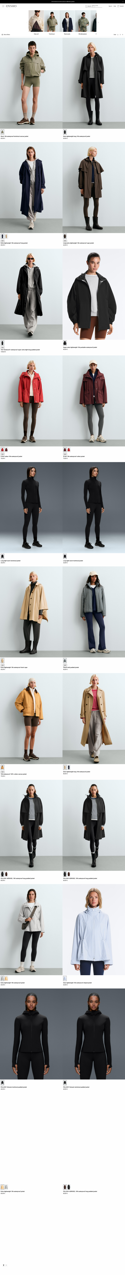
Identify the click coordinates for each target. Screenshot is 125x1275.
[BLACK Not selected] (68, 1187)
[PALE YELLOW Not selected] (6, 978)
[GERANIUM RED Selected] (2, 449)
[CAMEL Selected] (2, 660)
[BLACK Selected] (65, 132)
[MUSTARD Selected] (2, 767)
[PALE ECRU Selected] (2, 978)
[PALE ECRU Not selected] (6, 1187)
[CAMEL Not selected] (6, 236)
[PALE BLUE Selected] (65, 978)
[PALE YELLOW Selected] (2, 1187)
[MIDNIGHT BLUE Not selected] (68, 767)
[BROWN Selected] (65, 236)
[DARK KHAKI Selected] (2, 132)
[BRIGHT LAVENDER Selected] (65, 660)
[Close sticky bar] (123, 1)
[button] (120, 6)
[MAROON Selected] (65, 449)
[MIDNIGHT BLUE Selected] (2, 236)
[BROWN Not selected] (6, 874)
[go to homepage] (11, 6)
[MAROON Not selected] (6, 449)
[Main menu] (3, 6)
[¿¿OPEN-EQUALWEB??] (5, 1265)
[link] (110, 6)
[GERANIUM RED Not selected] (68, 449)
